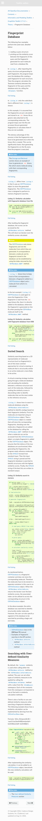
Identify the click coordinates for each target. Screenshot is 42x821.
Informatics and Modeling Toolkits (20, 18)
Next (29, 803)
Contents (11, 14)
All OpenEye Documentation (18, 11)
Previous (14, 803)
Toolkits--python (22, 3)
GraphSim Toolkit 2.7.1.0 (16, 21)
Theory (10, 24)
